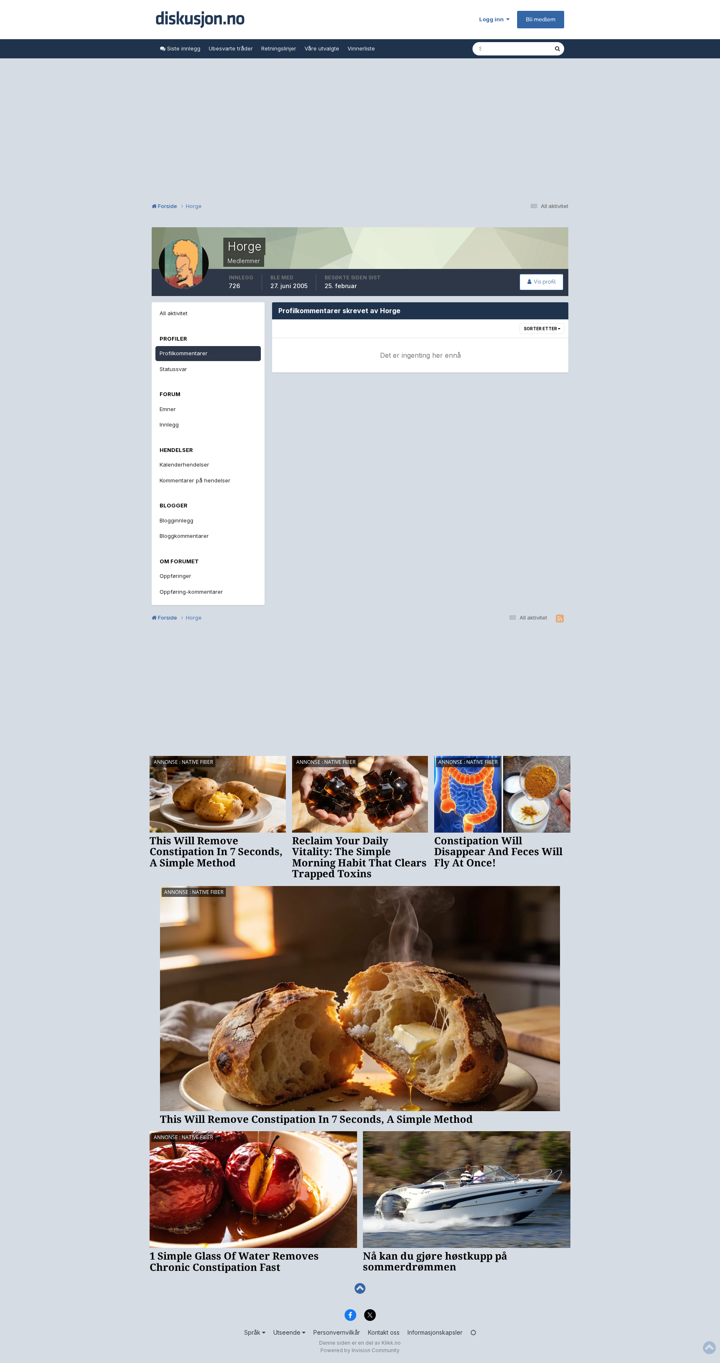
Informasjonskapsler (435, 1332)
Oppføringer (175, 575)
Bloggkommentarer (184, 535)
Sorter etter (541, 328)
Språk (253, 1332)
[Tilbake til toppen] (360, 1288)
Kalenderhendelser (184, 464)
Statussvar (173, 369)
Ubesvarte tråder (231, 48)
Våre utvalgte (322, 48)
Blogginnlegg (176, 520)
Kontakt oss (384, 1332)
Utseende (287, 1332)
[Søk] (557, 48)
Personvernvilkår (336, 1332)
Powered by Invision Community (360, 1350)
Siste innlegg (182, 48)
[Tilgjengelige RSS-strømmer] (559, 619)
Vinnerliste (361, 48)
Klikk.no (391, 1343)
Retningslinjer (278, 48)
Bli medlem (540, 19)
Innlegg (169, 424)
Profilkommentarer (184, 353)
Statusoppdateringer (517, 48)
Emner (168, 409)
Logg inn (492, 19)
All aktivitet (174, 313)
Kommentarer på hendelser (195, 480)
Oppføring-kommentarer (191, 591)
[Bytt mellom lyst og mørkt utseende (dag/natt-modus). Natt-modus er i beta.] (473, 1332)
